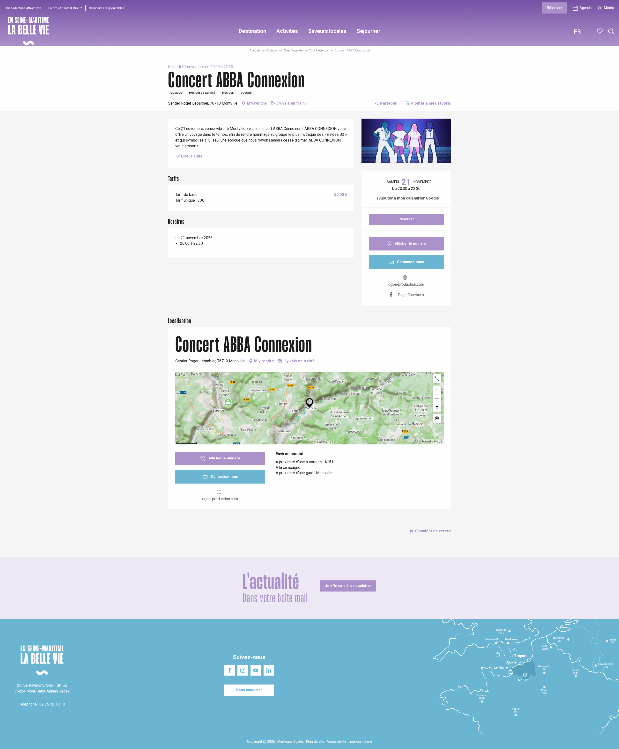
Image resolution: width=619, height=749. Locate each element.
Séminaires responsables (106, 8)
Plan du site (315, 742)
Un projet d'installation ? (65, 8)
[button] (611, 31)
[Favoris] (600, 31)
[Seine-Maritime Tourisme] (26, 31)
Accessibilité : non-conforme (349, 742)
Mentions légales (290, 742)
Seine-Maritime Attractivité (23, 8)
